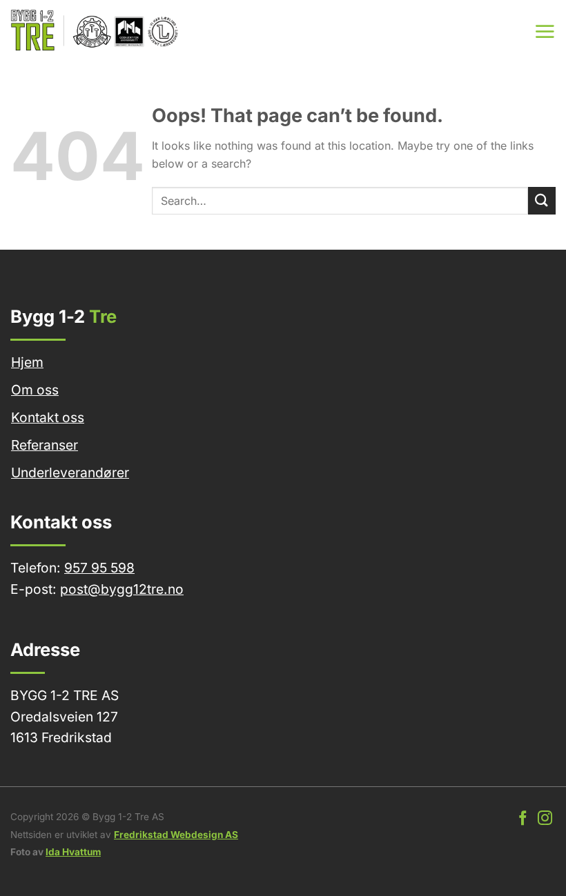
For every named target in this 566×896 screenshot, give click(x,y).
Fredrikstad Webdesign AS (176, 834)
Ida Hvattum (73, 851)
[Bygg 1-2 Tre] (96, 31)
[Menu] (545, 31)
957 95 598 (99, 567)
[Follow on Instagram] (545, 819)
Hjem (27, 362)
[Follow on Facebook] (523, 819)
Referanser (44, 445)
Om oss (35, 389)
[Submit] (542, 200)
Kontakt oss (47, 417)
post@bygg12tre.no (122, 589)
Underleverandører (70, 472)
